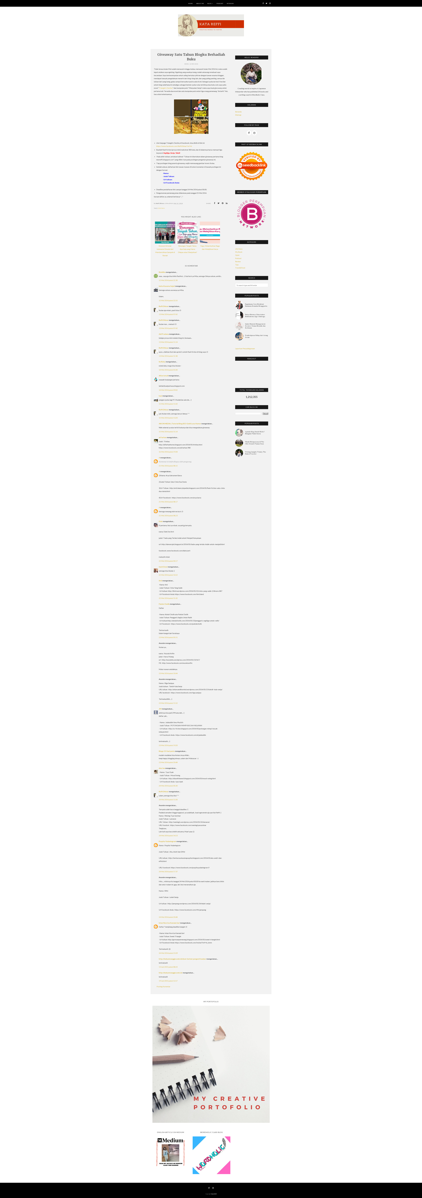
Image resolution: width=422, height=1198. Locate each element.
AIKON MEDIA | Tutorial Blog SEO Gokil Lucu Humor (180, 423)
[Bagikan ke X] (218, 203)
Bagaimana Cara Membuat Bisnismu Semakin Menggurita (256, 305)
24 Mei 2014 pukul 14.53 (168, 835)
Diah (161, 521)
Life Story (238, 249)
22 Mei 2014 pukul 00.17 (168, 561)
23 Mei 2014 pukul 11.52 (168, 703)
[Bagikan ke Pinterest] (222, 203)
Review (238, 261)
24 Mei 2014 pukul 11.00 (168, 799)
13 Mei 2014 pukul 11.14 (168, 342)
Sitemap (238, 115)
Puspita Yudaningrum (167, 841)
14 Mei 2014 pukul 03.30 (168, 370)
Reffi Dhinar (163, 306)
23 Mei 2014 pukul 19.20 (168, 745)
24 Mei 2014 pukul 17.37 (168, 871)
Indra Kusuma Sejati (167, 286)
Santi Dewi (163, 567)
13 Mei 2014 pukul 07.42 (168, 314)
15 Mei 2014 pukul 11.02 (168, 404)
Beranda (238, 112)
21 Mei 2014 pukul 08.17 (168, 502)
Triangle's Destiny (166, 88)
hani (160, 396)
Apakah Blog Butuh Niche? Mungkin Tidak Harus (255, 433)
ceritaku (161, 208)
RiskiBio (162, 272)
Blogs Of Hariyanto (167, 751)
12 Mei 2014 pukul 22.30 (168, 280)
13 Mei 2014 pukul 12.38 (168, 356)
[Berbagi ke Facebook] (214, 203)
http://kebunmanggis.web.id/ (170, 973)
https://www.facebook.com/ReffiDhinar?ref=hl (174, 146)
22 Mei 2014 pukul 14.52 (168, 575)
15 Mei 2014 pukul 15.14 (168, 431)
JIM (160, 709)
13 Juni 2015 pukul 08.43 (168, 967)
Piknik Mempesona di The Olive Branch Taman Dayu (254, 443)
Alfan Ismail (163, 376)
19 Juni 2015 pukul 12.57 (168, 981)
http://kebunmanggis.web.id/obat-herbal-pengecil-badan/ (182, 959)
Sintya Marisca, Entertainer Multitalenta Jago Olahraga (255, 315)
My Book (238, 252)
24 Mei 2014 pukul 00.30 (168, 786)
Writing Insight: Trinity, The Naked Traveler (255, 453)
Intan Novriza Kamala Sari (169, 923)
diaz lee (162, 768)
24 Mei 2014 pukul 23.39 (168, 953)
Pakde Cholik (164, 604)
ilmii (160, 581)
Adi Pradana (164, 334)
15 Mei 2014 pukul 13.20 (168, 418)
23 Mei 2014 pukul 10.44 (168, 673)
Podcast (238, 258)
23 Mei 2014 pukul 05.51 (168, 637)
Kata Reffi (214, 1194)
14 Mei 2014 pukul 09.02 (168, 390)
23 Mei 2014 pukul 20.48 (168, 762)
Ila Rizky (162, 362)
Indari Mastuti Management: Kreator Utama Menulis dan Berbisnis (255, 326)
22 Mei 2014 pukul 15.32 (168, 598)
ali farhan (162, 437)
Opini (237, 255)
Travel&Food (240, 268)
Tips (237, 265)
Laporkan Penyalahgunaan (245, 348)
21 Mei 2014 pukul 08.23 (168, 515)
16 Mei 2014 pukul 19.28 (168, 452)
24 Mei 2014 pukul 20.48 (168, 917)
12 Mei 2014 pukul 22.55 (168, 300)
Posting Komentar (163, 986)
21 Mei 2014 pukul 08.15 (168, 466)
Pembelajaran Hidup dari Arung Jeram (256, 336)
